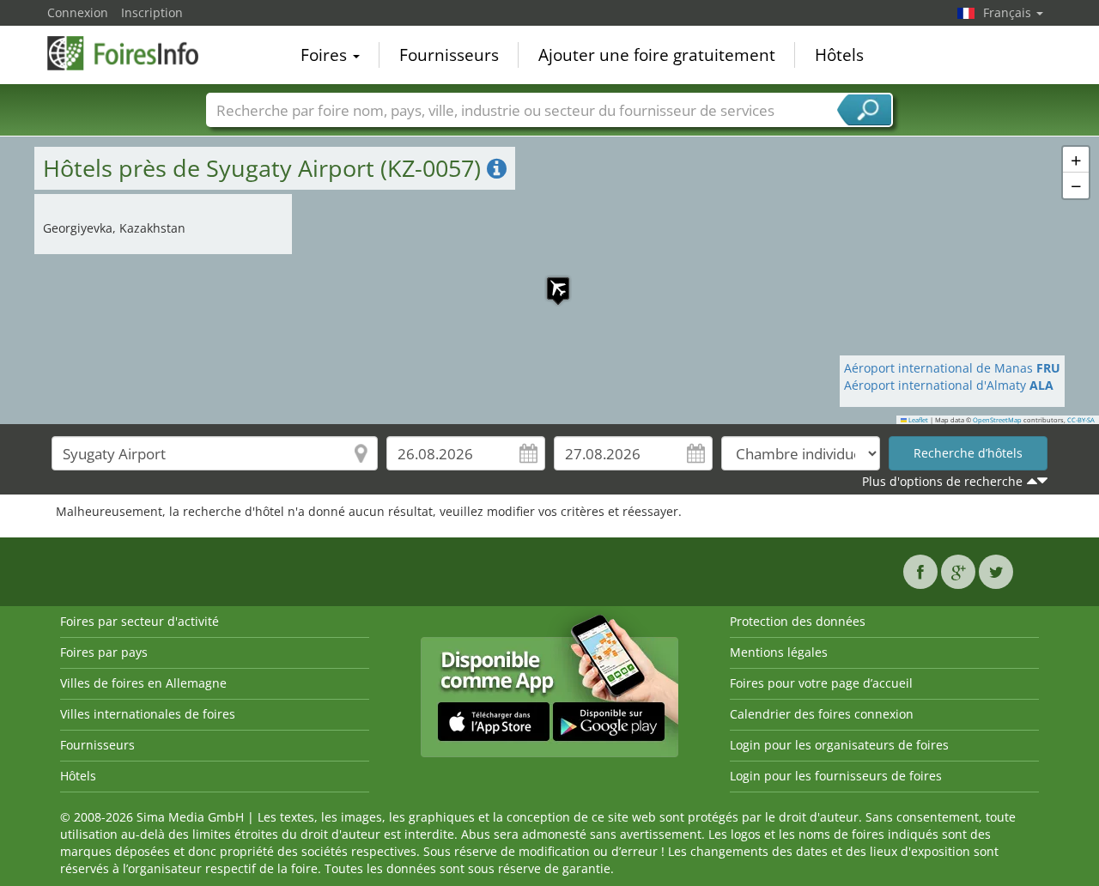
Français (1009, 12)
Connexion (77, 12)
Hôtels (839, 55)
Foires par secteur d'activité (139, 621)
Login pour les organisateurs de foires (839, 745)
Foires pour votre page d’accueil (821, 683)
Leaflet (917, 420)
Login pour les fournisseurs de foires (836, 776)
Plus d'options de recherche (942, 481)
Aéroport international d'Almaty (948, 385)
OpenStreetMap (997, 420)
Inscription (152, 12)
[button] (549, 280)
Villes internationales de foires (147, 714)
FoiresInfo (133, 53)
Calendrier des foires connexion (822, 714)
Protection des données (797, 621)
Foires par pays (104, 652)
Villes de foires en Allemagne (143, 683)
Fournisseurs (449, 55)
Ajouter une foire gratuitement (656, 55)
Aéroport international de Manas (952, 368)
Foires (326, 55)
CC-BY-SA (1081, 420)
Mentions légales (779, 652)
